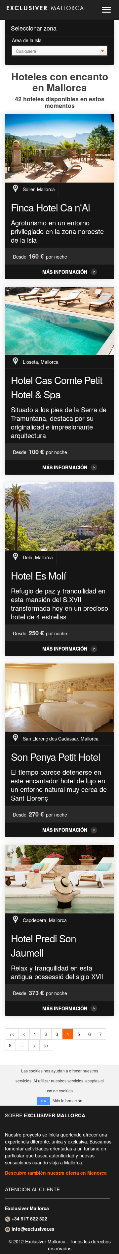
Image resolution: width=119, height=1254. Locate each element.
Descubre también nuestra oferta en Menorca (56, 1172)
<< (12, 1034)
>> (46, 1045)
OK (43, 1100)
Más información (64, 272)
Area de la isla (27, 40)
